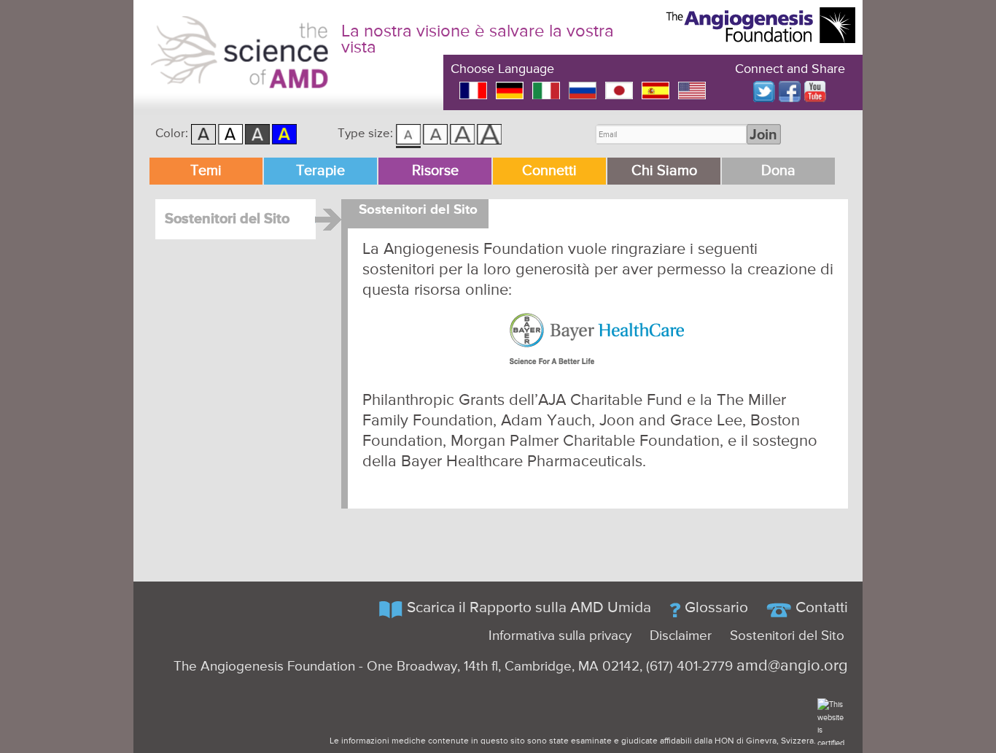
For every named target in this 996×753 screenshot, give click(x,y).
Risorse (435, 171)
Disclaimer (681, 636)
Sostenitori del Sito (227, 219)
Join (763, 135)
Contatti (821, 608)
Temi (206, 171)
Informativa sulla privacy (560, 636)
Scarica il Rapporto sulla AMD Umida (529, 608)
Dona (778, 171)
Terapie (320, 171)
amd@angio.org (792, 666)
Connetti (549, 171)
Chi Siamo (664, 171)
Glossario (716, 608)
